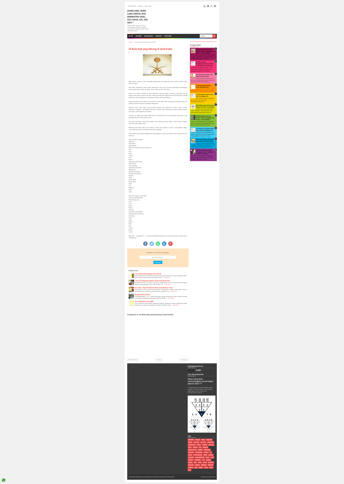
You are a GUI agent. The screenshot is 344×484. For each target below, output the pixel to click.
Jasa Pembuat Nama (210, 476)
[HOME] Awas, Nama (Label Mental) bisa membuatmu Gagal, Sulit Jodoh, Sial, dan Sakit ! (137, 16)
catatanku (197, 459)
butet (207, 457)
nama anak (207, 449)
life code (196, 442)
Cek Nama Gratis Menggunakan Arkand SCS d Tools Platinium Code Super (204, 63)
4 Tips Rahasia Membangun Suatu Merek (148, 274)
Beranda (159, 359)
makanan (203, 464)
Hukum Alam (191, 444)
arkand (195, 447)
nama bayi (191, 452)
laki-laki (190, 464)
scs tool (203, 442)
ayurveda (191, 457)
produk (206, 452)
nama (203, 439)
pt (210, 452)
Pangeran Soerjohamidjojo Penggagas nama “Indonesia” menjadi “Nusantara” (205, 151)
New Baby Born (132, 6)
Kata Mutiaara (198, 454)
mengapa (210, 464)
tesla (211, 467)
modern (200, 449)
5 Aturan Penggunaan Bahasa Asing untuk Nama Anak (152, 281)
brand (190, 442)
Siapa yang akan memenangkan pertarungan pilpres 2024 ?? (200, 381)
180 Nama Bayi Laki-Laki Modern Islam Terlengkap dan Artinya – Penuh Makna (205, 117)
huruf (205, 462)
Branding (191, 439)
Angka (190, 454)
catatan (190, 459)
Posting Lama (184, 359)
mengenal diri (192, 449)
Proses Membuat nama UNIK (144, 301)
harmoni (205, 447)
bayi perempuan (199, 457)
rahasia (190, 467)
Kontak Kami (148, 6)
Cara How (209, 439)
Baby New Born (148, 36)
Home (131, 36)
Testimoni (139, 36)
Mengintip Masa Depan (142, 294)
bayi (200, 447)
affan (205, 454)
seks (196, 467)
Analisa (197, 439)
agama (199, 444)
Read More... (167, 277)
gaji (203, 459)
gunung (208, 459)
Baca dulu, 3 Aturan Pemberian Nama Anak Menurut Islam (154, 288)
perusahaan (199, 452)
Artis (189, 447)
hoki (195, 462)
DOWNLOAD (159, 36)
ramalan (211, 444)
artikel (211, 454)
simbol (201, 467)
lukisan (197, 464)
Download (140, 6)
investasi (210, 462)
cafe (212, 457)
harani (190, 462)
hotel (200, 462)
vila (189, 470)
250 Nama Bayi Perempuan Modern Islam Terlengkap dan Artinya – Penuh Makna (205, 51)
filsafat (204, 444)
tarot (206, 467)
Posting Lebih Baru (133, 359)
